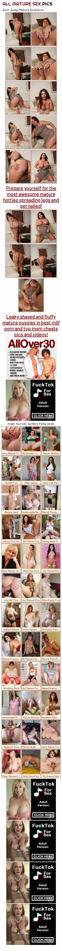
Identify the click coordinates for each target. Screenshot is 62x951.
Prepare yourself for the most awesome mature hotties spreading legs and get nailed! (31, 197)
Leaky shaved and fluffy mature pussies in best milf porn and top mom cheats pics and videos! (31, 325)
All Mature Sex (27, 4)
